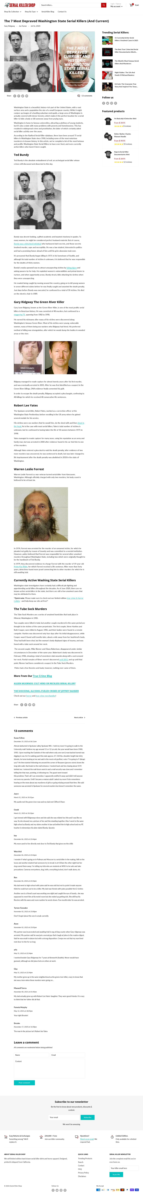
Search (80, 1162)
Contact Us (62, 11)
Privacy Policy (83, 1173)
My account (116, 6)
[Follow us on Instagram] (111, 103)
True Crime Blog (42, 676)
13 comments (87, 96)
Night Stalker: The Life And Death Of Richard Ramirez (125, 73)
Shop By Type (30, 11)
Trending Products (85, 1158)
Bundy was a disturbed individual (27, 244)
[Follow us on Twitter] (107, 103)
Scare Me (116, 1174)
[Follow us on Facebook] (103, 103)
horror (29, 696)
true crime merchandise (46, 696)
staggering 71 (19, 314)
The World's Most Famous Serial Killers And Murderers (127, 62)
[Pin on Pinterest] (18, 95)
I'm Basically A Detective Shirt (125, 118)
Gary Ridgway (9, 26)
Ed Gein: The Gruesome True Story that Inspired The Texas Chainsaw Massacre (126, 85)
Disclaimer (82, 1176)
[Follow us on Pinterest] (115, 103)
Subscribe (87, 1117)
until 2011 (63, 659)
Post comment (24, 1083)
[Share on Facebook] (14, 95)
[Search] (103, 5)
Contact (81, 1165)
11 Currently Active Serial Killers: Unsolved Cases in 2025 (126, 39)
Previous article (22, 717)
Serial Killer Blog (48, 11)
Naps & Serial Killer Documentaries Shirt (122, 153)
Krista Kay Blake (20, 566)
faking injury (72, 267)
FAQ (80, 1169)
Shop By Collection (11, 11)
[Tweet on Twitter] (22, 95)
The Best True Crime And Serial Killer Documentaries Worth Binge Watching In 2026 (126, 50)
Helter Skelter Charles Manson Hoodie (122, 135)
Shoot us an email (87, 1139)
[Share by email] (26, 95)
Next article (78, 717)
